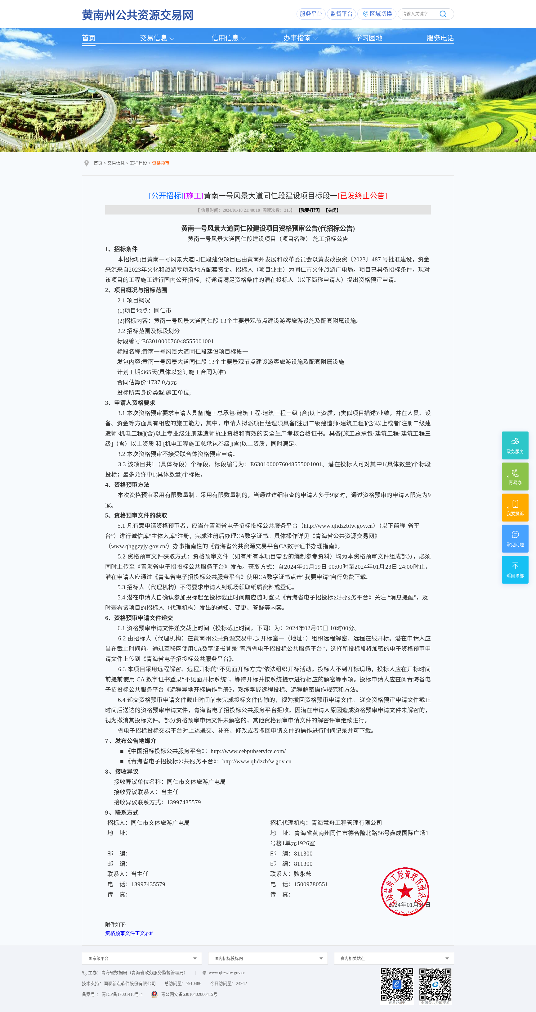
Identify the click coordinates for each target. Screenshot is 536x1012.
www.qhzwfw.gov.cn (227, 972)
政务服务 (515, 451)
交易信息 (153, 38)
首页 (89, 38)
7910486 (193, 983)
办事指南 (297, 38)
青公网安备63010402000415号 (189, 994)
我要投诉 (515, 513)
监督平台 (341, 14)
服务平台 (311, 14)
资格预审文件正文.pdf (129, 933)
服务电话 (440, 38)
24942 (241, 983)
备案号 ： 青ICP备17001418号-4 (112, 994)
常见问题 (515, 544)
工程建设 (138, 163)
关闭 (332, 210)
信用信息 (225, 38)
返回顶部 (515, 575)
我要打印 (309, 210)
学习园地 (368, 38)
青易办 (515, 482)
